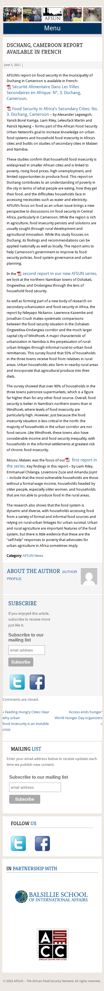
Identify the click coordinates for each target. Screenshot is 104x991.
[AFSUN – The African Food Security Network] (52, 21)
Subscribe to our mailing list (26, 637)
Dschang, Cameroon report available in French (45, 48)
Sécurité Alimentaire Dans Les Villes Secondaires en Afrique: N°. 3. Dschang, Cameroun (44, 92)
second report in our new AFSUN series (59, 273)
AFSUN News (33, 556)
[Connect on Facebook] (37, 682)
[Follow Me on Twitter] (17, 682)
